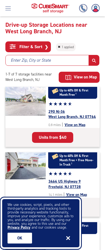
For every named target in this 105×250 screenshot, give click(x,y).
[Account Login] (94, 8)
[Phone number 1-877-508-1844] (84, 8)
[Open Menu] (8, 8)
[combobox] (47, 60)
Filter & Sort (33, 47)
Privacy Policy (19, 227)
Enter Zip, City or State (31, 60)
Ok (19, 238)
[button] (94, 60)
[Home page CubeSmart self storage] (50, 4)
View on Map (75, 124)
